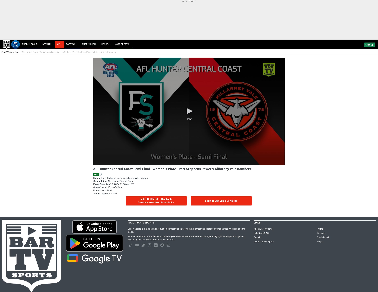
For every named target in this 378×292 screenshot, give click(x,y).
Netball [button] (47, 44)
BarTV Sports (8, 52)
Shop (319, 241)
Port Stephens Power (112, 178)
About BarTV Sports (263, 229)
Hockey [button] (105, 44)
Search (257, 237)
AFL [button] (59, 44)
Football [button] (71, 44)
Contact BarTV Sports (264, 241)
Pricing (320, 229)
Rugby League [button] (29, 44)
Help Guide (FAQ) (261, 233)
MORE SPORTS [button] (122, 44)
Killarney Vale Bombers (137, 178)
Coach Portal (323, 237)
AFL (18, 52)
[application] (189, 111)
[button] (189, 111)
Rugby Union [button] (89, 44)
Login (368, 45)
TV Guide (321, 233)
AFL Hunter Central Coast (120, 181)
